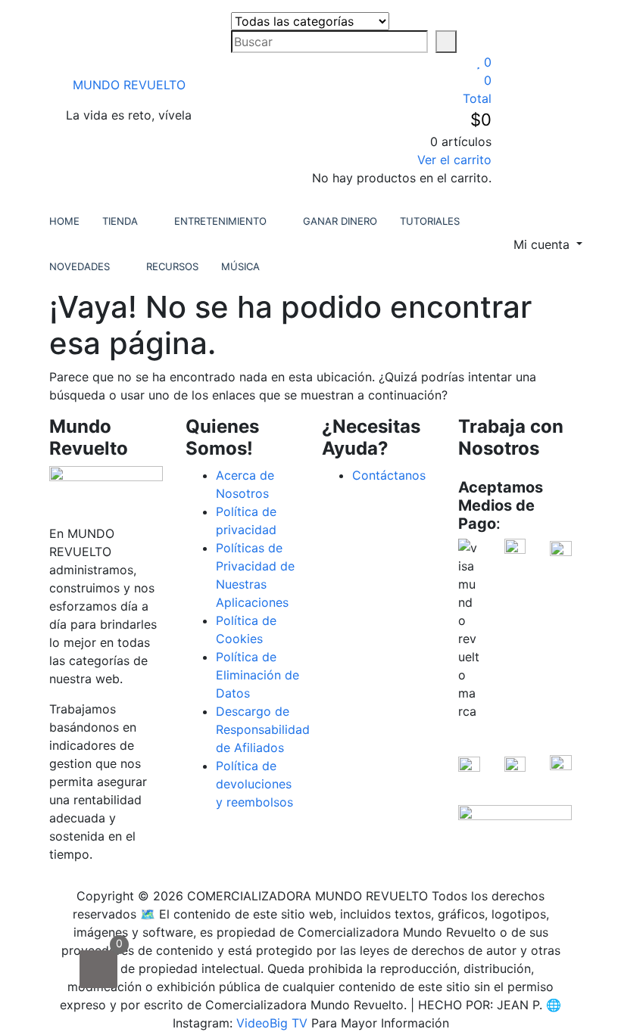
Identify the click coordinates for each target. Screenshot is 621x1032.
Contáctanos (389, 475)
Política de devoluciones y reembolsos (254, 784)
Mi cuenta (543, 244)
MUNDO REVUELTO (129, 84)
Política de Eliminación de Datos (257, 675)
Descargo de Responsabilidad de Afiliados (263, 729)
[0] (98, 969)
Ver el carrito (454, 159)
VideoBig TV (271, 1022)
